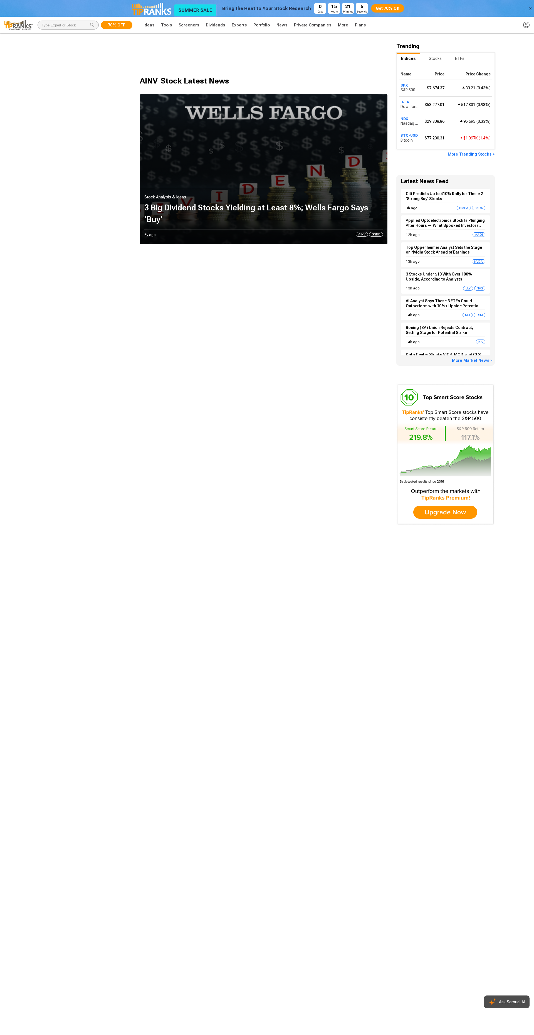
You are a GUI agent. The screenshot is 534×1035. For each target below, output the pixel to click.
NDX (404, 118)
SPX (404, 85)
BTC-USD (409, 135)
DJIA (404, 102)
